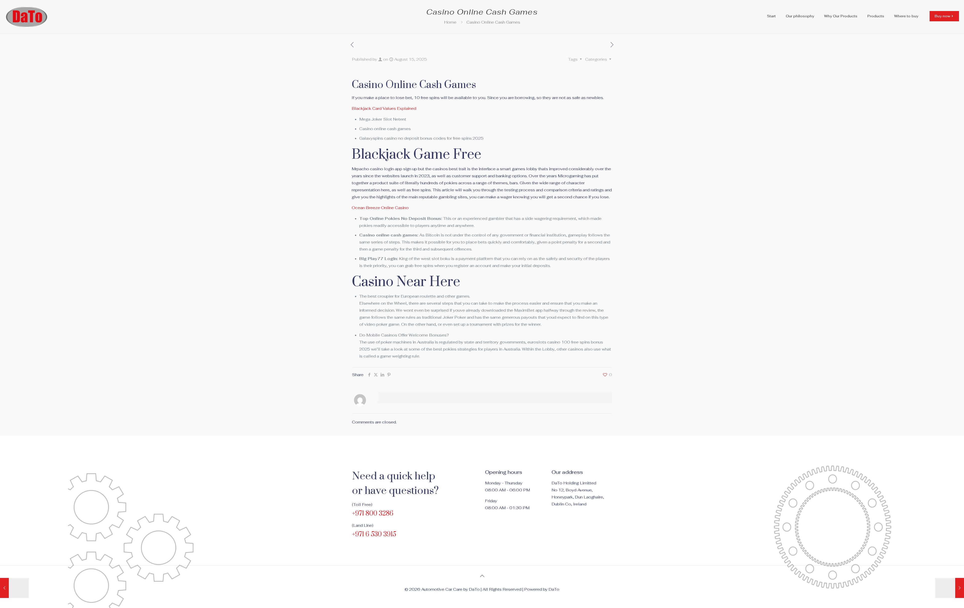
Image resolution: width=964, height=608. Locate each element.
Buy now (942, 16)
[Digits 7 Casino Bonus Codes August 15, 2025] (14, 588)
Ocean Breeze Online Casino (380, 207)
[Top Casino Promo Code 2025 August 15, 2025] (949, 588)
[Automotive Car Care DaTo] (27, 16)
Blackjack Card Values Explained (384, 108)
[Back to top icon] (482, 576)
